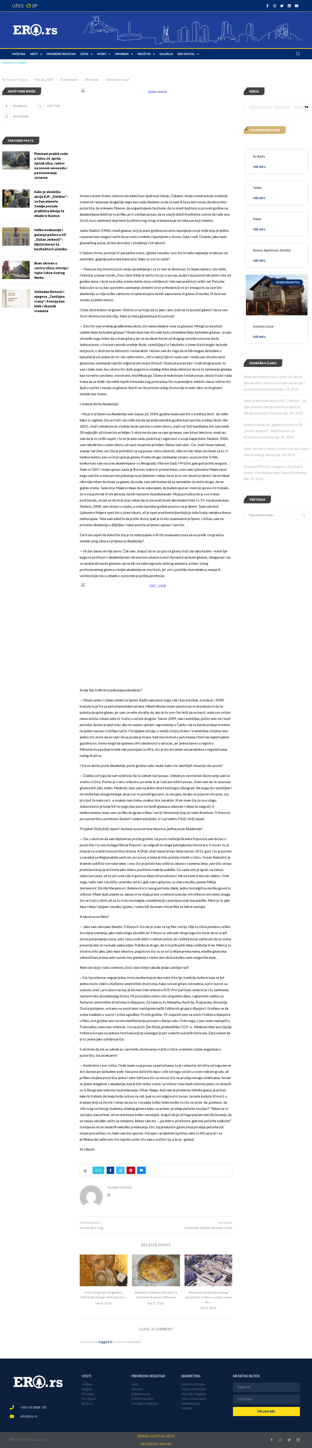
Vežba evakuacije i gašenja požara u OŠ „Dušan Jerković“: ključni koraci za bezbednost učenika (273, 431)
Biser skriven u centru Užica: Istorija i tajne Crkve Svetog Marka (51, 270)
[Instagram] (274, 5)
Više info (259, 167)
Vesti (34, 54)
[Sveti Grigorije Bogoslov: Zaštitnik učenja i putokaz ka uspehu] (103, 1270)
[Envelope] (296, 5)
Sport (101, 54)
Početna (18, 54)
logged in (105, 1342)
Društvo (144, 54)
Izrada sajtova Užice (156, 1436)
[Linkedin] (289, 5)
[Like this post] (99, 1170)
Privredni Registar (61, 54)
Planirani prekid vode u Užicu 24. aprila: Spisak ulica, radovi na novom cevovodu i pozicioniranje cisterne (274, 383)
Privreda (122, 54)
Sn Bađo (259, 156)
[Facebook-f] (267, 5)
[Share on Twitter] (120, 1170)
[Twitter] (281, 5)
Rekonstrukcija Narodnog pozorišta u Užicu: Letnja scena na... (208, 1297)
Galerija (166, 54)
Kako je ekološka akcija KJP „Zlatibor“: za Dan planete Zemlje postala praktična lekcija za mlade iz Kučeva (275, 407)
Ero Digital (186, 54)
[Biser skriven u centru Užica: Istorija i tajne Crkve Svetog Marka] (16, 270)
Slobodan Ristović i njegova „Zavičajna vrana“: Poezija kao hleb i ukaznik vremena (49, 301)
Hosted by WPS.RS (156, 1444)
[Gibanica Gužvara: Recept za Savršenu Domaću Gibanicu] (156, 1270)
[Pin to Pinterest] (131, 1170)
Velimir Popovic (17, 79)
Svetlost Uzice (263, 326)
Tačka (257, 188)
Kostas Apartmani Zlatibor (272, 250)
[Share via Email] (141, 1170)
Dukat (257, 219)
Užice (84, 54)
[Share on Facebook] (110, 1170)
